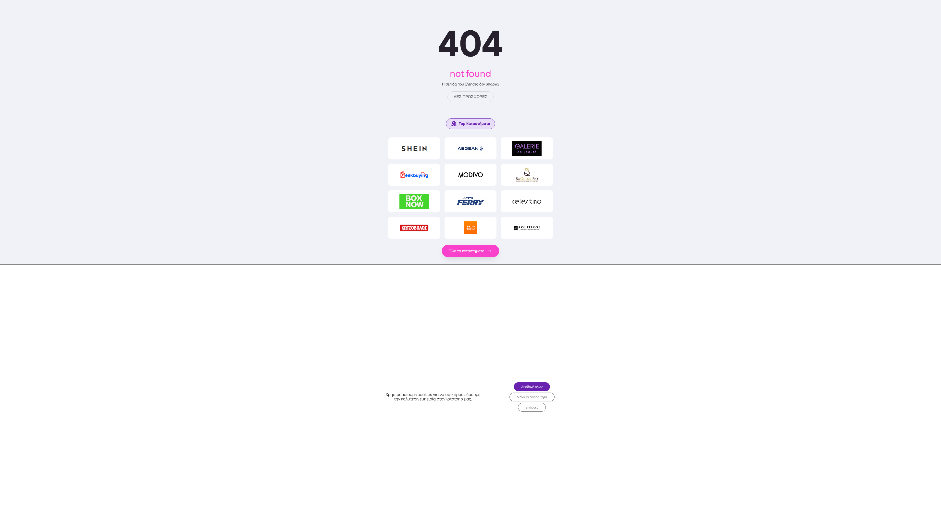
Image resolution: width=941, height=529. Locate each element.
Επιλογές (531, 407)
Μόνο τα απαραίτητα (532, 397)
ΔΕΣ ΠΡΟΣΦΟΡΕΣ (470, 97)
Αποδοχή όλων (532, 386)
